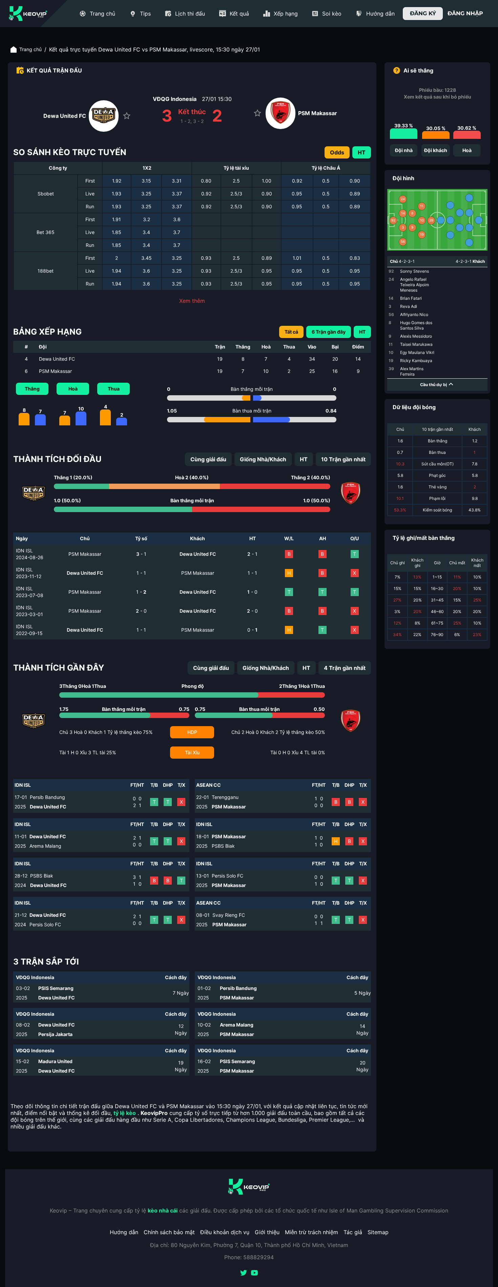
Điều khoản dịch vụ (224, 1232)
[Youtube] (254, 1273)
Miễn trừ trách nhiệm (311, 1232)
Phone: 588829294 (249, 1257)
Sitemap (378, 1232)
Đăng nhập (465, 13)
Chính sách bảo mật (169, 1232)
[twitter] (244, 1273)
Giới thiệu (267, 1232)
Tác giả (353, 1232)
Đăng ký (423, 13)
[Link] (28, 13)
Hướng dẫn (124, 1232)
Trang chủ (30, 49)
